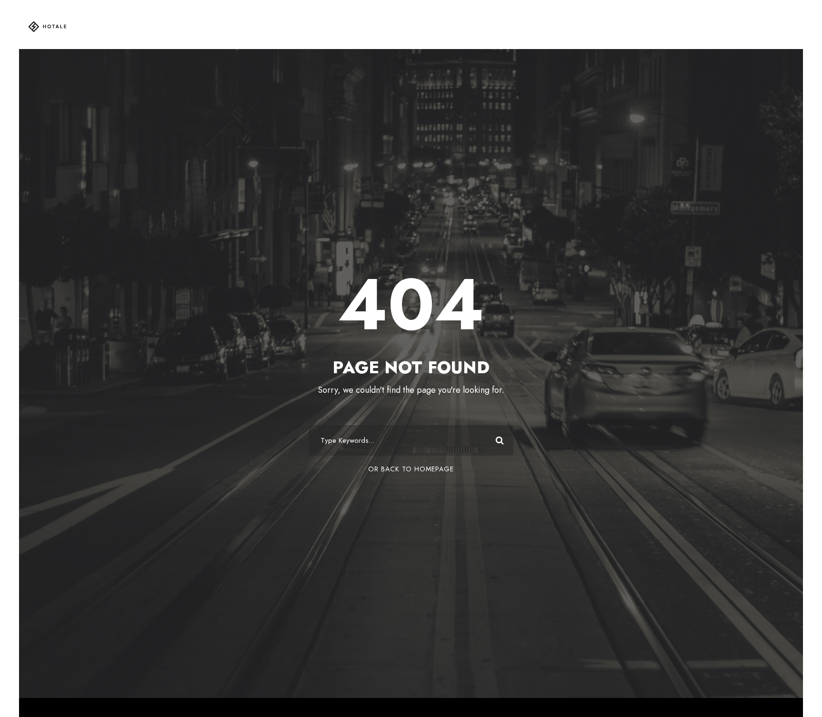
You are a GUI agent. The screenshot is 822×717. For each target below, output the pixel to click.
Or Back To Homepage (411, 469)
